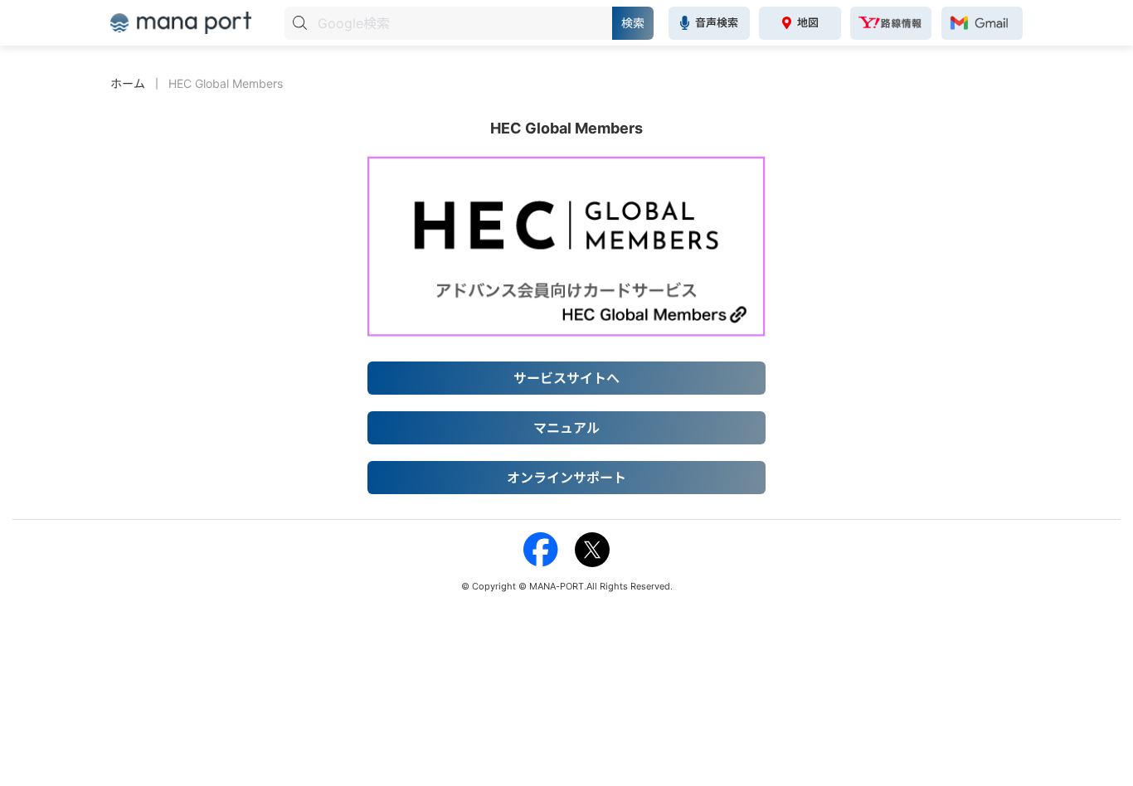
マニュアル (566, 428)
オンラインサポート (566, 477)
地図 (808, 22)
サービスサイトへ (566, 378)
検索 (632, 23)
